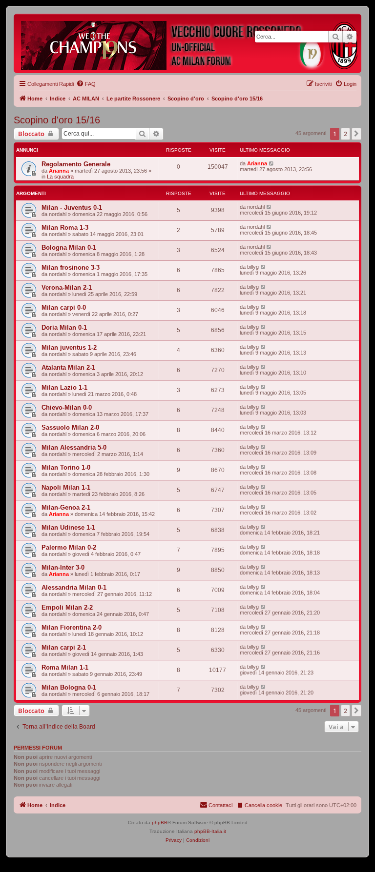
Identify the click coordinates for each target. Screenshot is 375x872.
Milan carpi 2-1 (64, 647)
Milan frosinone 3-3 (71, 267)
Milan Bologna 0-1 (69, 687)
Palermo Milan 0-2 (69, 547)
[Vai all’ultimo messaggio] (272, 163)
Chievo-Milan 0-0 (67, 407)
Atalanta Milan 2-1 (68, 367)
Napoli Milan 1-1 (66, 487)
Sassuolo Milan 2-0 (70, 427)
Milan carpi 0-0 (64, 307)
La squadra (60, 176)
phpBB (159, 822)
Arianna (59, 171)
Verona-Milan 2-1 (67, 287)
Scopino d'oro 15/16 (57, 120)
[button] (356, 133)
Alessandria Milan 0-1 (74, 587)
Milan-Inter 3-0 (63, 567)
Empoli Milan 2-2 (67, 607)
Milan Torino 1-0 (66, 467)
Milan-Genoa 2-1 (66, 507)
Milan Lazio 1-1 (64, 387)
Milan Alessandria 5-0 (74, 447)
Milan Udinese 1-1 (68, 527)
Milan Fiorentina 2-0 (72, 627)
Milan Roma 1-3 (65, 227)
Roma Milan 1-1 (65, 667)
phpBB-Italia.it (210, 831)
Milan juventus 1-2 (69, 347)
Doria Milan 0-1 (64, 327)
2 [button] (345, 133)
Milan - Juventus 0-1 (72, 207)
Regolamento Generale (76, 164)
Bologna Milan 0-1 (69, 247)
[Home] (190, 43)
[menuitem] (86, 84)
